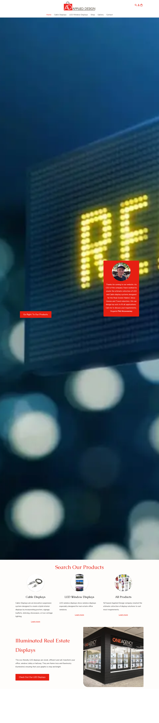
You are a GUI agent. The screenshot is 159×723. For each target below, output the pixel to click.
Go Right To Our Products (35, 314)
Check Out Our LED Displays (32, 677)
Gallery (101, 14)
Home (48, 14)
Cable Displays (60, 14)
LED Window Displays (78, 14)
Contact (109, 14)
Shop (93, 14)
